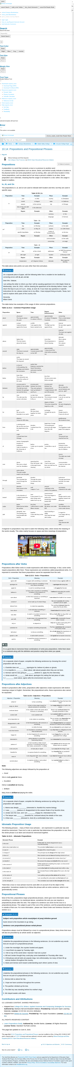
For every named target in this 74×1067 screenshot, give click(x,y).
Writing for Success (21, 1014)
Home (10, 144)
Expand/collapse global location (71, 143)
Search (4, 140)
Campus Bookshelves (24, 144)
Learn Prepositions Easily (13, 1023)
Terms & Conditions (41, 1062)
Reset (3, 48)
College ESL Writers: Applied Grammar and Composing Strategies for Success (42, 1006)
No (28, 1050)
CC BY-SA (18, 1036)
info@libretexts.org (21, 1064)
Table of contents (64, 164)
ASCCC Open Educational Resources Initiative (40, 160)
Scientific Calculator (9, 96)
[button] (6, 109)
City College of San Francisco (16, 160)
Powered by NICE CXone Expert (27, 1057)
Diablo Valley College (43, 144)
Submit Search (5, 36)
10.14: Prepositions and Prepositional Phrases (24, 1034)
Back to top (5, 1044)
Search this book (5, 30)
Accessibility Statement (54, 1062)
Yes (21, 1050)
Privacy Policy (31, 1062)
